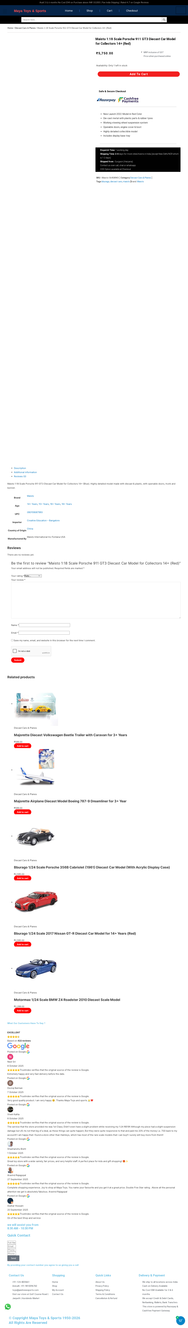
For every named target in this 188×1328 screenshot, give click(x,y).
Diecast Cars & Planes (25, 28)
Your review (18, 579)
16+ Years (55, 504)
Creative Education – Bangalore (43, 520)
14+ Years (32, 504)
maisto (126, 181)
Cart (109, 10)
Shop (90, 10)
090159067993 (35, 512)
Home (69, 10)
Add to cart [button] (22, 746)
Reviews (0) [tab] (20, 476)
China (30, 528)
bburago (105, 181)
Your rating (17, 575)
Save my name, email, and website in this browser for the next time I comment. (54, 640)
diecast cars (116, 181)
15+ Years (44, 504)
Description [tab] (20, 468)
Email (15, 632)
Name (15, 625)
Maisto (140, 181)
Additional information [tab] (25, 472)
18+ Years (67, 504)
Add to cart (139, 74)
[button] (5, 11)
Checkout (132, 10)
